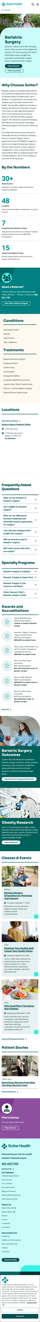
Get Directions (10, 438)
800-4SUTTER (10, 1163)
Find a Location (14, 71)
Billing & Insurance (9, 1191)
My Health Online (8, 1187)
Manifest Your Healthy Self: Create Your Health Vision (19, 949)
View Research (11, 842)
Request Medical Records (11, 1195)
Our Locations (7, 1183)
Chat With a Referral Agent (16, 303)
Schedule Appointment (10, 1176)
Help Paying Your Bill (9, 1199)
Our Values (6, 1227)
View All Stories (9, 1092)
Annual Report (9, 1212)
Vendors (5, 1248)
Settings (20, 1310)
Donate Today (10, 1260)
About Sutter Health (9, 1208)
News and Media (10, 1244)
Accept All (20, 1316)
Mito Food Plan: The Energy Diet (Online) (19, 1007)
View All (7, 709)
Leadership (6, 1223)
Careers (4, 1219)
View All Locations (10, 421)
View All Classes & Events (13, 1039)
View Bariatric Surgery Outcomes (19, 779)
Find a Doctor (13, 66)
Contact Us (7, 1169)
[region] (20, 1298)
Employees (6, 1236)
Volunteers (6, 1251)
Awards (4, 1215)
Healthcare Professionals (11, 1240)
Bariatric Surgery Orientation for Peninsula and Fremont (18, 896)
